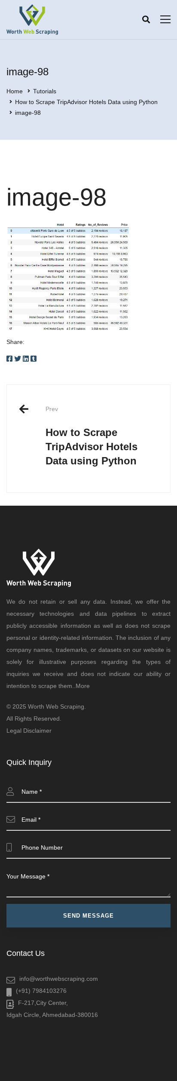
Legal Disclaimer (29, 730)
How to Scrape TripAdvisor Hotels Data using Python (86, 101)
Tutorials (44, 91)
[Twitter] (17, 358)
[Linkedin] (26, 358)
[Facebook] (9, 358)
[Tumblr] (34, 358)
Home (14, 91)
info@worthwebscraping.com (58, 978)
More (83, 685)
